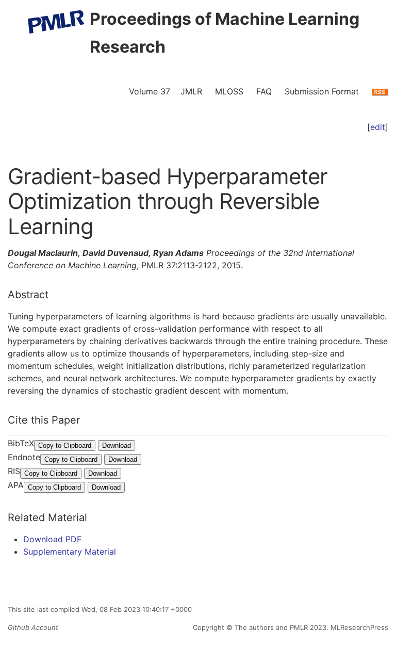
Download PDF (52, 539)
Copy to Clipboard (64, 445)
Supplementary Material (69, 551)
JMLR (191, 91)
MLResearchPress (358, 627)
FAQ (264, 91)
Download (116, 445)
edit (377, 127)
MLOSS (229, 91)
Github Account (33, 627)
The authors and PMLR (271, 627)
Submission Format (322, 91)
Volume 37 (149, 91)
